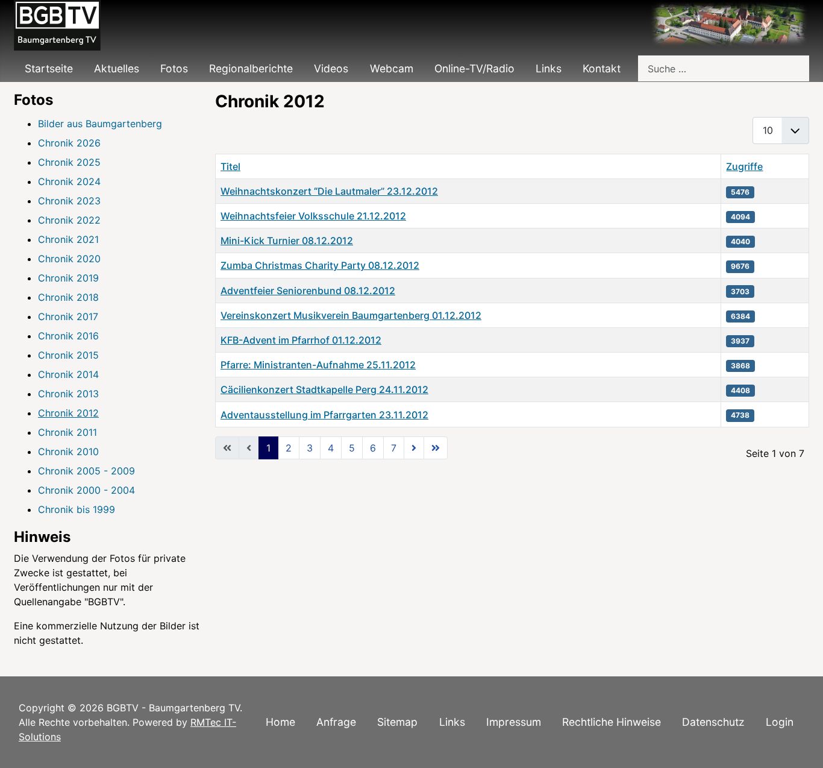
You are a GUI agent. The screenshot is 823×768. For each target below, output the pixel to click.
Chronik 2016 (68, 336)
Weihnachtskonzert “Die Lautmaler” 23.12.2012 (329, 191)
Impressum (513, 722)
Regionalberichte (251, 68)
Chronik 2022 (69, 220)
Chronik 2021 (68, 239)
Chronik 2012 (68, 413)
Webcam (391, 68)
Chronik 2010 (68, 451)
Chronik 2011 (67, 432)
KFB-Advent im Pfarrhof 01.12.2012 (301, 340)
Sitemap (397, 722)
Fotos (174, 68)
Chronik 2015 (68, 355)
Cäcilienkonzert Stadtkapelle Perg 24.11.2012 (324, 389)
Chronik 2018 (68, 297)
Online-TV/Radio (474, 68)
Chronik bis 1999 (76, 509)
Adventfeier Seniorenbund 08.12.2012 (308, 291)
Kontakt (602, 68)
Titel (230, 166)
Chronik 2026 (69, 143)
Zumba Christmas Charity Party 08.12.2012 (320, 265)
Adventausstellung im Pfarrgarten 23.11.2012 (324, 415)
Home (280, 722)
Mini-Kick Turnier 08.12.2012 (287, 240)
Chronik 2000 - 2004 (86, 490)
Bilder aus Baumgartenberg (100, 124)
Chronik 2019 (68, 278)
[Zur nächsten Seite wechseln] (414, 447)
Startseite (49, 68)
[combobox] (723, 68)
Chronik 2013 (68, 394)
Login (779, 722)
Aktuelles (116, 68)
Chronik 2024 (69, 181)
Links (549, 68)
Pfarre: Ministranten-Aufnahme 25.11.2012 (318, 365)
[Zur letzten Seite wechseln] (436, 447)
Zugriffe (744, 166)
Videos (331, 68)
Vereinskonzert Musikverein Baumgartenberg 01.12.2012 (351, 315)
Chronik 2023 (69, 201)
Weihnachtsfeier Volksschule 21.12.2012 (313, 216)
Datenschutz (713, 722)
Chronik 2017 (68, 316)
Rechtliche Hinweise (611, 722)
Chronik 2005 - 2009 (86, 471)
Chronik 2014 (68, 374)
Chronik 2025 (69, 162)
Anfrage (336, 722)
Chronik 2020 (69, 259)
